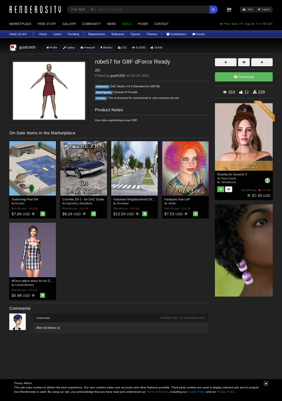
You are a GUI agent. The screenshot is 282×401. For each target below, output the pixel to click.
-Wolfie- (172, 203)
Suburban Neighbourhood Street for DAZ (140, 199)
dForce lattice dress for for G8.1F (34, 281)
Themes (152, 34)
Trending (73, 34)
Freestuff (89, 47)
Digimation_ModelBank (79, 203)
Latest (57, 34)
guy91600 (117, 75)
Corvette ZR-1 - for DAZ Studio (83, 199)
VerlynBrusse (228, 182)
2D (97, 70)
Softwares (117, 34)
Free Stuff (47, 24)
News (111, 24)
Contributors (177, 34)
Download (246, 77)
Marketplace (20, 24)
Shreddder (123, 203)
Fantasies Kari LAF (177, 199)
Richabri (20, 203)
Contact (161, 24)
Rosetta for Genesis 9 (232, 174)
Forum (200, 34)
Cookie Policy (196, 391)
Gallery (69, 24)
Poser (143, 24)
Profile (53, 47)
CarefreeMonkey (24, 285)
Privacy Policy (226, 391)
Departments (96, 34)
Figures (135, 34)
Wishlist (107, 47)
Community (91, 24)
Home (43, 34)
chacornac (43, 317)
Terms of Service (157, 391)
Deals (127, 24)
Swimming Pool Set (25, 199)
